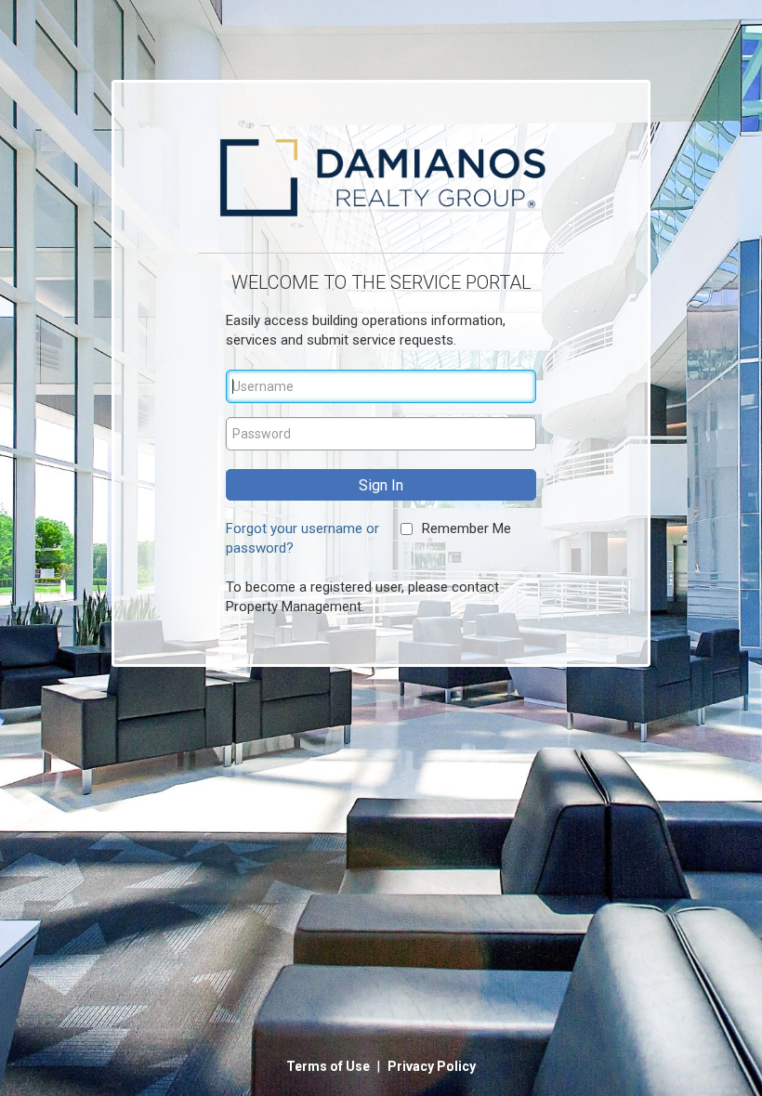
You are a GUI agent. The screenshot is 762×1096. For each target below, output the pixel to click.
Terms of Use (329, 1066)
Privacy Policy (432, 1066)
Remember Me (466, 528)
